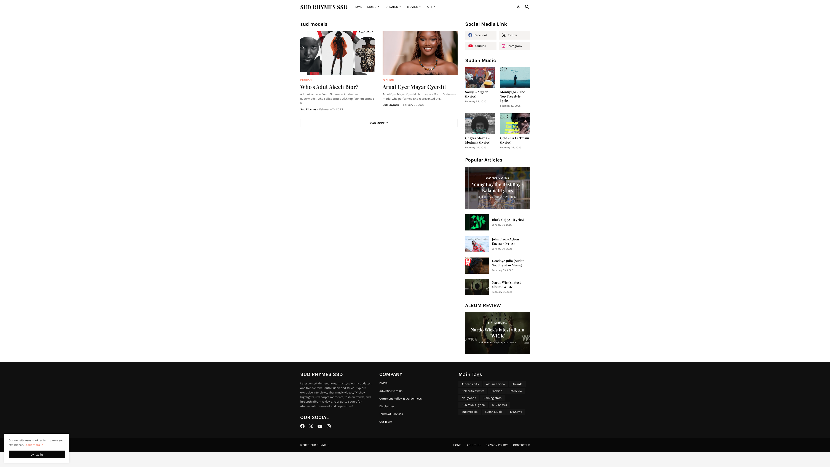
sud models (469, 412)
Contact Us (521, 445)
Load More (377, 123)
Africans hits (470, 384)
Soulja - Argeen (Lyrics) (476, 94)
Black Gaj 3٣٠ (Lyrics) (508, 220)
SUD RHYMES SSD (324, 6)
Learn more (32, 445)
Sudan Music (493, 412)
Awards (517, 384)
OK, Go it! (37, 454)
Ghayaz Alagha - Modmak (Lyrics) (477, 140)
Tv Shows (516, 412)
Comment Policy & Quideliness (400, 398)
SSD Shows (499, 405)
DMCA (383, 383)
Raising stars (492, 398)
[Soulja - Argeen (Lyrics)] (480, 77)
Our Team (385, 422)
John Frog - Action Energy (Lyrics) (505, 241)
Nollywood (469, 398)
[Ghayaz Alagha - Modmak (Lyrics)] (480, 123)
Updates (392, 7)
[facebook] (302, 426)
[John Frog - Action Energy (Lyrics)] (477, 244)
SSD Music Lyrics (473, 405)
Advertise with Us (390, 391)
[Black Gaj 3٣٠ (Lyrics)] (477, 222)
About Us (473, 445)
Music (372, 7)
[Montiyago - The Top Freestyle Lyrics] (515, 77)
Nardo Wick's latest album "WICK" (506, 284)
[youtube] (320, 426)
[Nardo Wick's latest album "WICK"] (477, 287)
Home (358, 7)
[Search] (526, 7)
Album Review (495, 384)
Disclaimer (386, 406)
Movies (412, 7)
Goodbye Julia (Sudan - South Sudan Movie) (509, 263)
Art (429, 7)
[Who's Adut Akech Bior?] (337, 53)
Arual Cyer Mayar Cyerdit (414, 86)
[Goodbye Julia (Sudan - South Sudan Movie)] (477, 265)
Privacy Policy (497, 445)
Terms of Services (391, 414)
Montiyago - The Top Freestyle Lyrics (512, 96)
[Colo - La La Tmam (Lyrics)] (515, 123)
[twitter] (311, 426)
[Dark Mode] (519, 7)
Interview (516, 391)
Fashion (497, 391)
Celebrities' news (473, 391)
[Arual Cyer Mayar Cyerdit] (420, 53)
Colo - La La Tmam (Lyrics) (514, 140)
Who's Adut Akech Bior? (329, 86)
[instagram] (329, 426)
